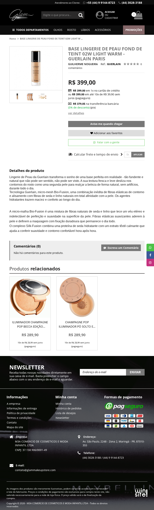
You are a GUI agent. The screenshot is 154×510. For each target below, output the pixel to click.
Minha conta (63, 403)
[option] (17, 96)
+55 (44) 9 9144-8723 (100, 3)
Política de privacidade (21, 413)
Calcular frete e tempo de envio (95, 154)
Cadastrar (111, 18)
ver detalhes (76, 113)
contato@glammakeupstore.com (35, 470)
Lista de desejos (66, 413)
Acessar (110, 12)
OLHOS (58, 30)
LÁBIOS (85, 30)
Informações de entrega (22, 408)
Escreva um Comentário (122, 248)
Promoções (133, 30)
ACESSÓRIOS (103, 30)
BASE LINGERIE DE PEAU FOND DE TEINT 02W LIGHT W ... (51, 38)
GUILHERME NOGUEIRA (83, 64)
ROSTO (71, 30)
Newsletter (62, 418)
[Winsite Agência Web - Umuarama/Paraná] (141, 491)
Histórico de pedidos (69, 408)
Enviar (135, 372)
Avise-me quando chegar (106, 124)
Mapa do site (15, 427)
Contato (12, 422)
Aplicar (138, 154)
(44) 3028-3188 (132, 3)
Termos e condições (19, 418)
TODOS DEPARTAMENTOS (32, 30)
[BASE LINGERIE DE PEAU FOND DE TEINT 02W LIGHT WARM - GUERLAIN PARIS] (17, 96)
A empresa (13, 403)
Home (12, 38)
